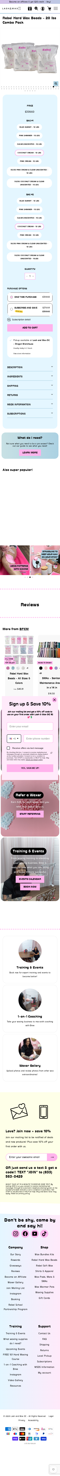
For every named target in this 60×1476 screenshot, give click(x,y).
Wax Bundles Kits (44, 1254)
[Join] (52, 1157)
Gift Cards (44, 1298)
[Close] (54, 700)
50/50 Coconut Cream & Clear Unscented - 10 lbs (29, 183)
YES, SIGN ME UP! (30, 768)
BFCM (24, 629)
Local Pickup (44, 1355)
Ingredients (14, 376)
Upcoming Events (15, 1349)
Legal (51, 1416)
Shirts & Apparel (44, 1271)
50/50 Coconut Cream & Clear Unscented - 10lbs (29, 257)
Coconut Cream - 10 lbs (29, 153)
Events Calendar (30, 879)
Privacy (21, 1420)
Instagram (15, 1293)
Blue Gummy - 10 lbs (29, 127)
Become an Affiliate (15, 1277)
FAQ (44, 1339)
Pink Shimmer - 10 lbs (29, 135)
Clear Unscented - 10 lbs (29, 144)
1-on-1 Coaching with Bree (15, 1366)
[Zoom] (56, 83)
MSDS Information (44, 1367)
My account (44, 1372)
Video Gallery (15, 1380)
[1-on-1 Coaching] (30, 1000)
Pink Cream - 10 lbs (29, 161)
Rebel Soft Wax (44, 1265)
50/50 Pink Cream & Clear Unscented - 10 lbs (29, 171)
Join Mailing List (15, 1288)
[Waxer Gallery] (30, 1049)
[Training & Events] (30, 951)
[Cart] (49, 8)
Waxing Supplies (44, 1292)
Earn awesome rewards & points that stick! (30, 2)
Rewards (15, 1260)
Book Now (30, 886)
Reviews (15, 1271)
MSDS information (19, 404)
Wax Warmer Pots (44, 1286)
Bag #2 (30, 194)
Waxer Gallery (15, 1282)
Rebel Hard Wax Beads (44, 1260)
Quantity (30, 269)
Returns (12, 395)
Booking (15, 1299)
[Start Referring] (30, 805)
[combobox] (14, 738)
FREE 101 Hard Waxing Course (15, 1356)
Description (14, 367)
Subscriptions (16, 413)
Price (30, 105)
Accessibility (33, 1420)
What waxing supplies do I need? (15, 1341)
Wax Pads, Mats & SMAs (44, 1279)
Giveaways (15, 1265)
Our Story (15, 1254)
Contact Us (44, 1333)
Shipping (12, 386)
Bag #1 (30, 120)
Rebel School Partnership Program (15, 1307)
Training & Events (15, 1333)
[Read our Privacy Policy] (51, 753)
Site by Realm (30, 1443)
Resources (15, 1385)
